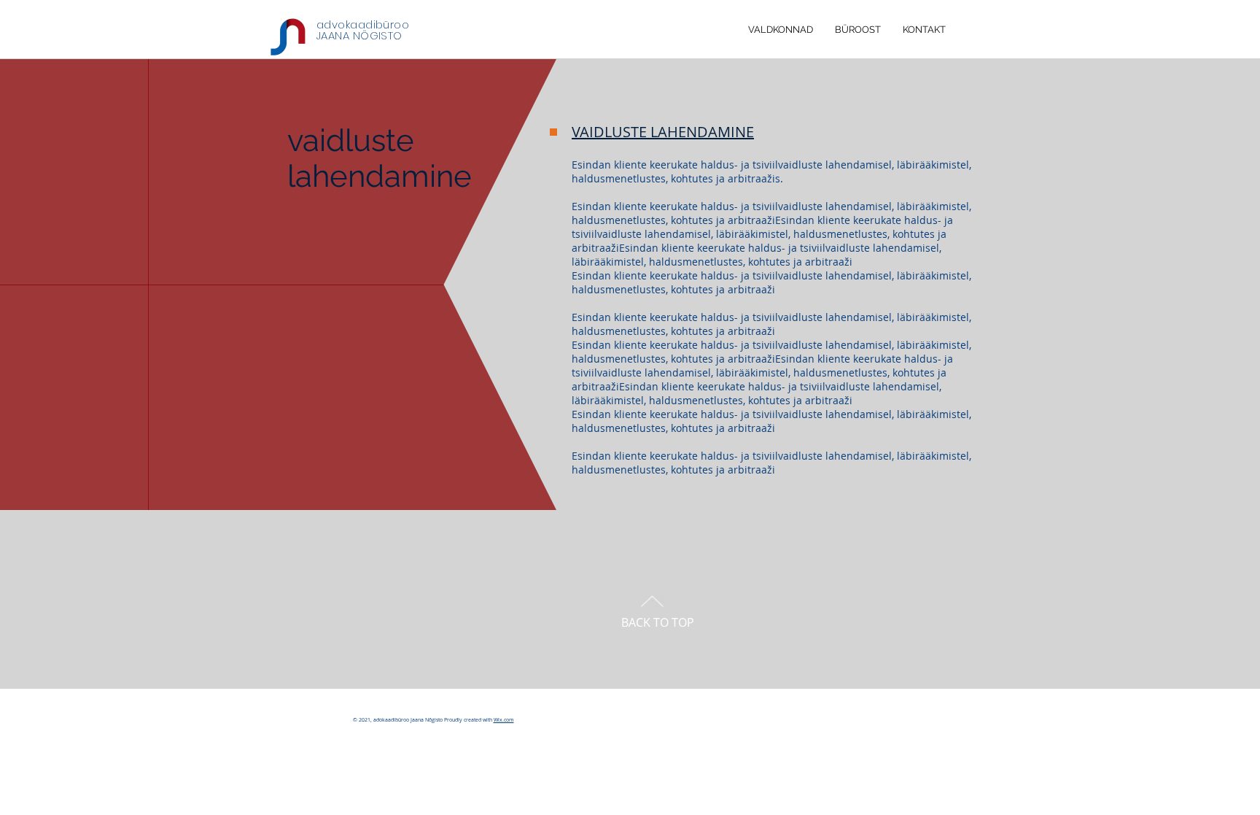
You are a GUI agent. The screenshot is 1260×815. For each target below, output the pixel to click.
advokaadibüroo (362, 24)
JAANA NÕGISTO (359, 35)
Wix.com (504, 719)
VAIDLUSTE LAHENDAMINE (663, 132)
